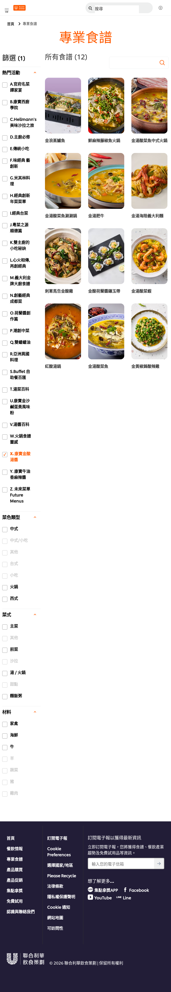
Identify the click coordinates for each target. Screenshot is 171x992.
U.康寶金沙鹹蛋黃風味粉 (20, 406)
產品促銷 (15, 880)
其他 (14, 551)
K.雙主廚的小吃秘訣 (20, 245)
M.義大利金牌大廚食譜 (20, 280)
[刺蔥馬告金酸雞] (63, 256)
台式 (14, 563)
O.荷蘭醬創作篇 (20, 315)
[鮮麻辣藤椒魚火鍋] (106, 106)
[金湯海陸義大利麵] (149, 181)
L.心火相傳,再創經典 (20, 262)
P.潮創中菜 (19, 330)
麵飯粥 (16, 695)
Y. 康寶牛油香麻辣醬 (20, 474)
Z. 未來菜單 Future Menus (20, 494)
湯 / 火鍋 (18, 672)
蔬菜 (14, 769)
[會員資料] (160, 8)
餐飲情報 (15, 848)
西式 (14, 598)
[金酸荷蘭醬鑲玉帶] (106, 256)
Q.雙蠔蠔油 (20, 342)
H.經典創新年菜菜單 (20, 198)
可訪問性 (55, 928)
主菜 (14, 625)
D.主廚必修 (20, 136)
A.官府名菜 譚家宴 (20, 86)
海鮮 (14, 734)
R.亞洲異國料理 (19, 356)
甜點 (14, 683)
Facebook (139, 890)
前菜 (14, 649)
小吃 (14, 575)
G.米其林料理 (20, 180)
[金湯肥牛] (106, 181)
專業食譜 (15, 859)
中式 (14, 528)
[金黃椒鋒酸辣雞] (149, 331)
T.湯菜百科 (19, 388)
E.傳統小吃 (19, 148)
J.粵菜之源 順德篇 (19, 227)
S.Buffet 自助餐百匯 (20, 374)
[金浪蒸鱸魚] (63, 106)
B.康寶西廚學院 (19, 104)
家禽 (14, 723)
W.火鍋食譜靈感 (20, 438)
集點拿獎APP (106, 890)
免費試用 (15, 901)
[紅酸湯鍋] (63, 331)
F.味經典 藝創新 (20, 163)
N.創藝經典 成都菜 (20, 298)
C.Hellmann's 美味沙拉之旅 (23, 122)
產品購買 (15, 869)
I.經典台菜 (19, 213)
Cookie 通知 (58, 907)
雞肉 (14, 792)
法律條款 (55, 886)
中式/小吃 (19, 540)
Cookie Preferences (59, 851)
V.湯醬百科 (19, 424)
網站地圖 (55, 917)
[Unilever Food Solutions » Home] (19, 8)
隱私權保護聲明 (61, 896)
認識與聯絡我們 (21, 911)
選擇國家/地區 (60, 865)
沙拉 (14, 660)
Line (127, 897)
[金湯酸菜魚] (106, 331)
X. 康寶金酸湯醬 (20, 456)
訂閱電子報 (57, 838)
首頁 (11, 838)
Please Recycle (61, 875)
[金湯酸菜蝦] (149, 256)
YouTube (103, 897)
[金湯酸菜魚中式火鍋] (149, 106)
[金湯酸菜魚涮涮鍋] (63, 181)
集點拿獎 (15, 890)
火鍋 (14, 586)
